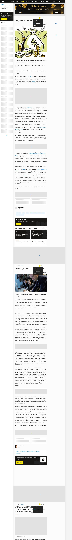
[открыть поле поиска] (63, 1)
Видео (41, 1)
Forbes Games (19, 1)
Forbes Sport (17, 212)
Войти (60, 1)
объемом (33, 81)
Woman (47, 1)
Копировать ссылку (43, 487)
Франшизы (32, 1)
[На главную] (3, 1)
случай (21, 109)
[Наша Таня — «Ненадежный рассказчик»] (17, 533)
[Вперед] (48, 174)
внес (24, 70)
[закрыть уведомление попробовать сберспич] (42, 21)
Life (43, 1)
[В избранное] (29, 212)
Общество (33, 212)
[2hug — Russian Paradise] (17, 518)
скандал (25, 147)
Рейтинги (27, 1)
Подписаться (18, 196)
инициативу (29, 87)
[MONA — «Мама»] (17, 524)
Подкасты (36, 1)
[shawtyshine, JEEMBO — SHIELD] (17, 521)
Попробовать (36, 25)
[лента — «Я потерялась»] (17, 530)
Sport (50, 1)
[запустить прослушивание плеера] (42, 18)
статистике (29, 76)
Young (54, 1)
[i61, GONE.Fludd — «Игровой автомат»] (17, 527)
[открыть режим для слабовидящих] (39, 18)
